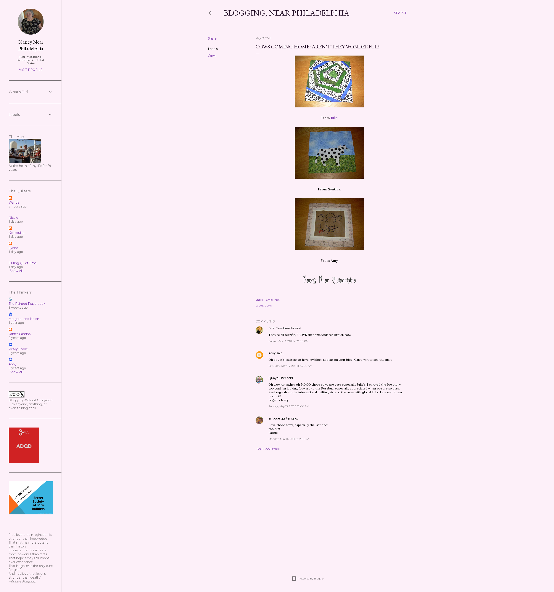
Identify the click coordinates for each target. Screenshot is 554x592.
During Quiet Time (23, 263)
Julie (334, 118)
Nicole (13, 218)
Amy (272, 353)
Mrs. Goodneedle (281, 328)
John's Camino (20, 334)
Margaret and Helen (24, 319)
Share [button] (212, 38)
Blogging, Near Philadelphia (286, 13)
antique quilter (279, 418)
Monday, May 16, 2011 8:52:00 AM (289, 438)
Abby (12, 364)
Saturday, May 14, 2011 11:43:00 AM (290, 365)
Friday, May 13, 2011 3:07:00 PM (288, 341)
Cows (212, 56)
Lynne (13, 248)
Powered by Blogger (311, 578)
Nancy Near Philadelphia (30, 45)
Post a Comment (268, 448)
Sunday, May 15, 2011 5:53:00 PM (289, 406)
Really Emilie (18, 349)
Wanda (14, 202)
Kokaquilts (16, 233)
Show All (16, 271)
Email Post (273, 299)
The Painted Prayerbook (27, 304)
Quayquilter (277, 378)
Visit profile (30, 70)
